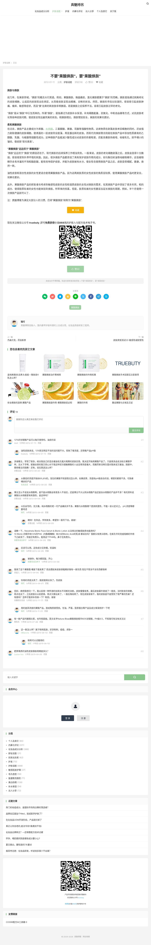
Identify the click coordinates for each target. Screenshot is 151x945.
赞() (89, 82)
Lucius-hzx (18, 654)
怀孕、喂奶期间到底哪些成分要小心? (23, 838)
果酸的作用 (82, 402)
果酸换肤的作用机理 (86, 374)
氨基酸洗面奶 (14, 778)
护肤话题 (56, 11)
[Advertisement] (75, 39)
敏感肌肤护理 (14, 770)
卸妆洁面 (12, 753)
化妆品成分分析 (42, 11)
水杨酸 (49, 128)
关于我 (113, 11)
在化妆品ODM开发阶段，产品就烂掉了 (24, 820)
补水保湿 (12, 786)
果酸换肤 (75, 307)
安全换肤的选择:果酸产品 (19, 402)
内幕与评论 (77, 11)
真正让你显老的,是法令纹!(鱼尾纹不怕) (24, 826)
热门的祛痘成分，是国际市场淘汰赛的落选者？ (27, 807)
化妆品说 (24, 485)
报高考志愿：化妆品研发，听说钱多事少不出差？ (28, 851)
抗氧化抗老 (13, 757)
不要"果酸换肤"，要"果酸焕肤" (75, 76)
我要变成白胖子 (20, 540)
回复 (39, 443)
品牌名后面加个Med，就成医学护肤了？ (24, 813)
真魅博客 (75, 4)
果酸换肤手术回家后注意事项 (125, 374)
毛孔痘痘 (12, 774)
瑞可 (23, 321)
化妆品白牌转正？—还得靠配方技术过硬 (24, 832)
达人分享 (90, 11)
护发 (67, 11)
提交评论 (136, 430)
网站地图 (86, 937)
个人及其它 (102, 11)
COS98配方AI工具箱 (15, 922)
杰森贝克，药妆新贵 (16, 340)
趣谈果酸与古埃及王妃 (122, 402)
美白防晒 (12, 782)
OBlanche (25, 633)
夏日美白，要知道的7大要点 (19, 844)
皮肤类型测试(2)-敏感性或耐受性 (128, 340)
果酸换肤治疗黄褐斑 (51, 374)
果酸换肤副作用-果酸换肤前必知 (57, 402)
